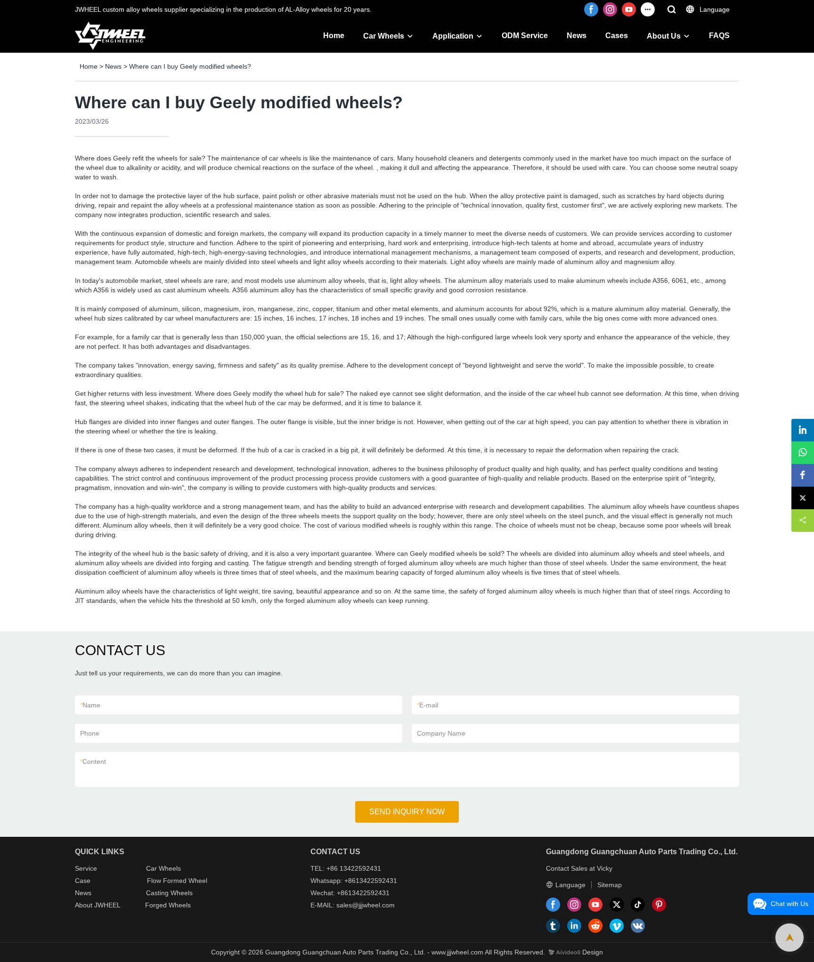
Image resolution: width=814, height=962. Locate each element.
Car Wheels (383, 36)
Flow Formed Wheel (177, 880)
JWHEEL (107, 905)
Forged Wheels (168, 905)
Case (82, 880)
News (576, 36)
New (81, 893)
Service (86, 868)
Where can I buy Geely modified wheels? (190, 66)
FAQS (719, 36)
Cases (616, 36)
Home (333, 36)
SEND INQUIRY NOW (407, 812)
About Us (664, 36)
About (84, 905)
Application (452, 36)
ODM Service (525, 36)
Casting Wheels (169, 893)
